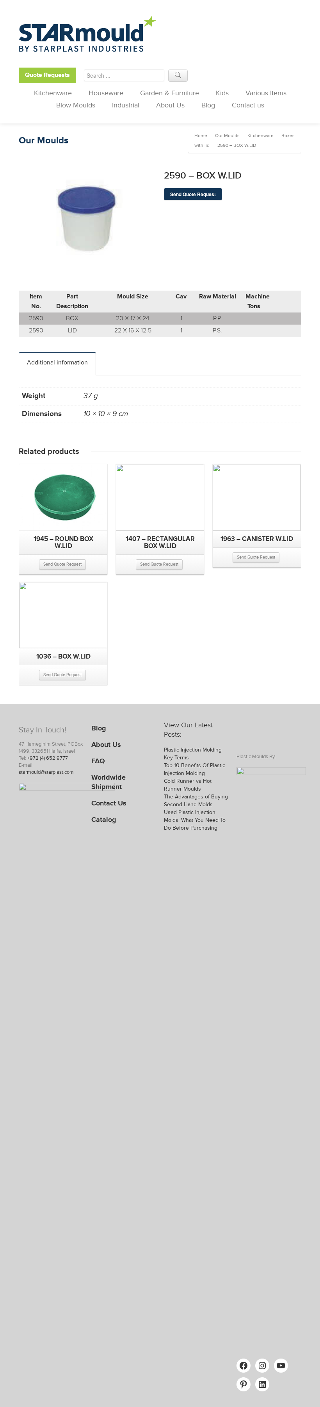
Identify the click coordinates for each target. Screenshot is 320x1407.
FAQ (98, 761)
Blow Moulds (75, 105)
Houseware (106, 93)
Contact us (248, 105)
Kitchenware (53, 93)
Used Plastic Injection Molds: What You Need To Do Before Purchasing (195, 820)
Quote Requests (47, 75)
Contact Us (108, 803)
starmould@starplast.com (46, 772)
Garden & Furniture (169, 93)
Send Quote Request (193, 194)
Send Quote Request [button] (62, 564)
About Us (170, 105)
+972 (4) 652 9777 (47, 758)
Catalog (103, 819)
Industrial (125, 105)
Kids (222, 93)
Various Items (265, 93)
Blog (208, 105)
